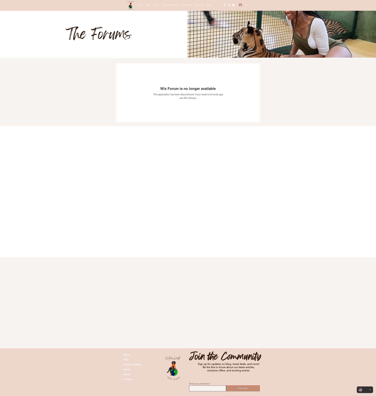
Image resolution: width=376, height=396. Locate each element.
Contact (127, 379)
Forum (126, 369)
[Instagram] (228, 5)
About (126, 374)
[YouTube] (233, 5)
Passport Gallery (132, 364)
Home (126, 354)
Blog (125, 359)
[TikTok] (224, 5)
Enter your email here (199, 384)
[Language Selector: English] (365, 389)
